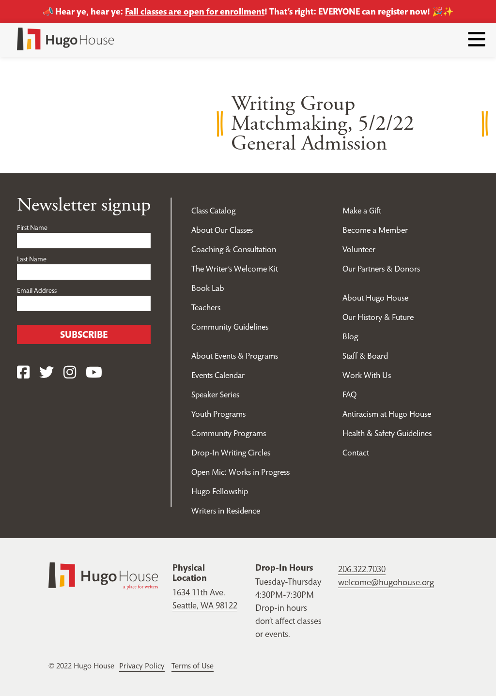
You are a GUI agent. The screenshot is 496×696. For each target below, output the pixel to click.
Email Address (37, 290)
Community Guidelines (229, 326)
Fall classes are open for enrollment (194, 11)
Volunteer (358, 249)
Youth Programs (218, 414)
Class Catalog (213, 210)
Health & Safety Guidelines (387, 433)
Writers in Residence (225, 510)
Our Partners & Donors (381, 268)
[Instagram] (69, 372)
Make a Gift (361, 210)
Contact (355, 452)
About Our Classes (222, 230)
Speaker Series (215, 394)
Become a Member (375, 230)
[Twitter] (46, 372)
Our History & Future (378, 317)
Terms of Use (192, 665)
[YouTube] (94, 372)
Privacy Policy (142, 665)
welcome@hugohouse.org (386, 582)
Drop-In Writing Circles (230, 452)
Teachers (205, 307)
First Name (32, 227)
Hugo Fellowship (219, 491)
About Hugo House (375, 297)
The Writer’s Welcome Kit (234, 268)
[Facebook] (23, 372)
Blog (350, 336)
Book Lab (207, 288)
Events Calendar (218, 375)
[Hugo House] (103, 574)
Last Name (31, 259)
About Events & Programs (234, 355)
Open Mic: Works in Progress (240, 472)
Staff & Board (365, 355)
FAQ (349, 394)
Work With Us (366, 375)
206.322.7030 (362, 569)
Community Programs (228, 433)
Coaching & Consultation (233, 249)
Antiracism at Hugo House (386, 414)
